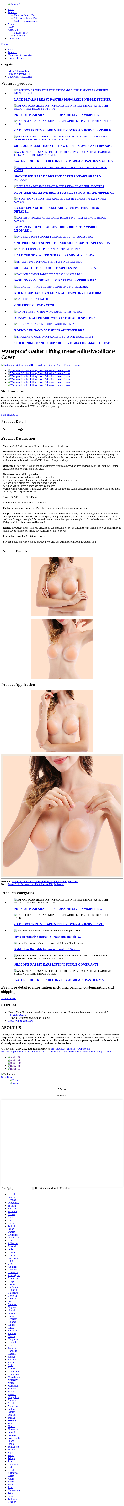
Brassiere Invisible (86, 1051)
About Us (13, 29)
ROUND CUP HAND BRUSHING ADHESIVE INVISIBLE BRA (57, 293)
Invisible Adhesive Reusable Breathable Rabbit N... (48, 936)
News (11, 24)
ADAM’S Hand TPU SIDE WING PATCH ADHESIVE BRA (55, 318)
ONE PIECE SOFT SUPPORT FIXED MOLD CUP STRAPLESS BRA (62, 243)
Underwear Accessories (26, 21)
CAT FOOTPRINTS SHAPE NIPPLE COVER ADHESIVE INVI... (59, 924)
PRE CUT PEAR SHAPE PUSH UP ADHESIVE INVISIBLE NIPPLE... (62, 115)
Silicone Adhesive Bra (25, 18)
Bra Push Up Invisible (12, 1051)
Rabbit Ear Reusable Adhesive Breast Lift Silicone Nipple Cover (45, 881)
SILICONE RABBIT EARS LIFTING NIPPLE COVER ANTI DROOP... (63, 145)
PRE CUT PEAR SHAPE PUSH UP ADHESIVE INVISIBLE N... (58, 909)
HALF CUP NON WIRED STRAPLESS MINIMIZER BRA (54, 255)
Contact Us (13, 38)
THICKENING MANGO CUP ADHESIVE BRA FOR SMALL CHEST (62, 343)
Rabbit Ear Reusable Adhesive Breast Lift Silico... (47, 949)
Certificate (19, 35)
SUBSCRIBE (8, 998)
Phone (15, 1080)
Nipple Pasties (104, 1051)
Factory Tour (20, 32)
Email (15, 1083)
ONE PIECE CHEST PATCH (34, 305)
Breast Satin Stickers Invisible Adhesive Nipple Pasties (36, 884)
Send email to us (9, 414)
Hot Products (58, 1048)
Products (12, 12)
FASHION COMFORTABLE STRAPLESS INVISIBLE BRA (55, 280)
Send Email (7, 1077)
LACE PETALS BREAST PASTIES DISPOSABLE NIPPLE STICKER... (63, 99)
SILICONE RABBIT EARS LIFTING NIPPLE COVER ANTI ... (57, 964)
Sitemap (71, 1048)
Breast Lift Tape (16, 58)
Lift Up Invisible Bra (35, 1051)
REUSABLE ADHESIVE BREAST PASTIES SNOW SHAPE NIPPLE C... (64, 192)
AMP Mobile (83, 1048)
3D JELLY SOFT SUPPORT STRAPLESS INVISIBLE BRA (55, 268)
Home (11, 9)
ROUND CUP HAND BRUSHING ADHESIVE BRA (49, 330)
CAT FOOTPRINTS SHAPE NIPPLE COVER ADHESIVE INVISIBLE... (64, 130)
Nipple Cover (55, 1051)
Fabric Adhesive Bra (24, 15)
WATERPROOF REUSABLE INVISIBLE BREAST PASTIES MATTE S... (64, 161)
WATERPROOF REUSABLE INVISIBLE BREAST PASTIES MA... (60, 980)
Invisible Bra (69, 1051)
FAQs (11, 26)
